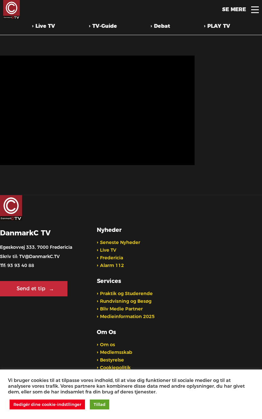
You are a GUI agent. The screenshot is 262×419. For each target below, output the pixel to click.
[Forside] (11, 9)
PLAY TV (218, 26)
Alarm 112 (112, 265)
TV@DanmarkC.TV (39, 256)
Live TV (45, 26)
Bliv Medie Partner (121, 309)
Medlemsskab (116, 352)
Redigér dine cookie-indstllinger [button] (47, 404)
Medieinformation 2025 (127, 316)
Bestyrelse (112, 360)
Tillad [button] (99, 404)
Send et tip (32, 289)
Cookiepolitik (115, 367)
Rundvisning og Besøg (125, 301)
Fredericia (111, 258)
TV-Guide (104, 26)
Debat (162, 26)
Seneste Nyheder (120, 242)
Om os (107, 344)
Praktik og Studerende (126, 293)
